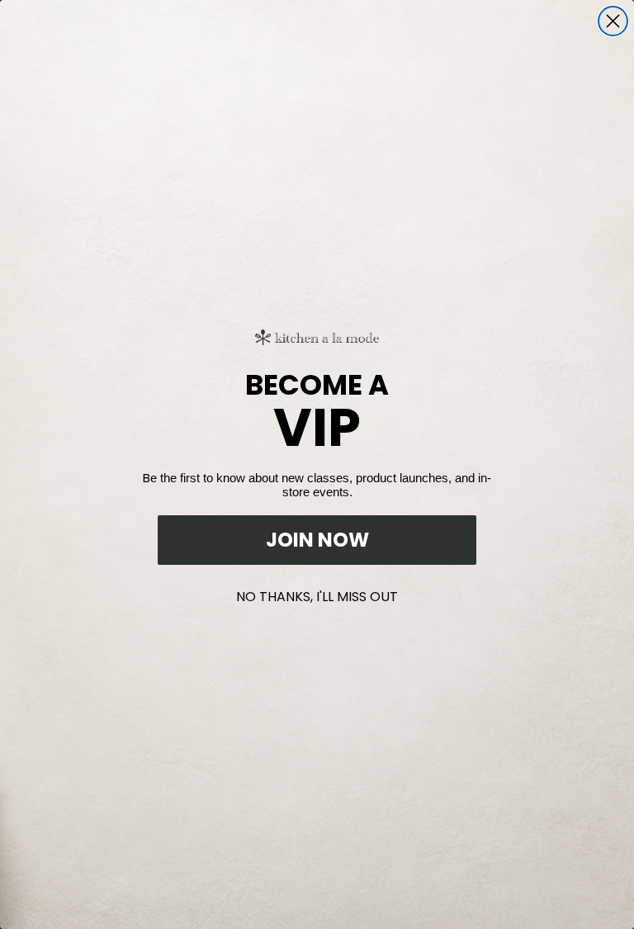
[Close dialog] (613, 21)
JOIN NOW (317, 539)
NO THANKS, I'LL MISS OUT (317, 593)
